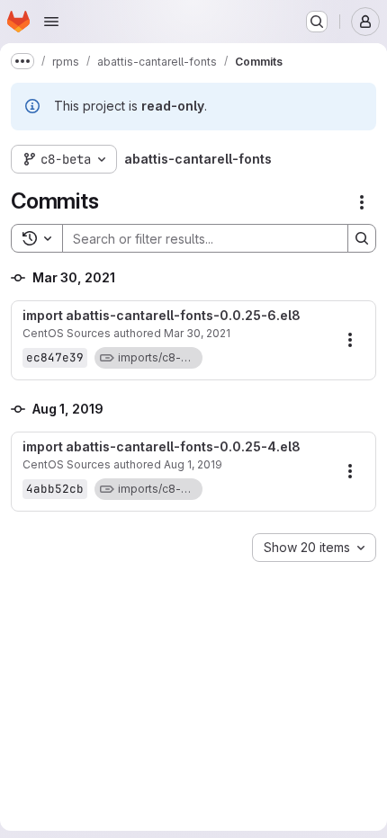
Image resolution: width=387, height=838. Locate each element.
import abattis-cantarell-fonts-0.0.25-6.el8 (161, 315)
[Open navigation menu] (51, 21)
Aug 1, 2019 (193, 464)
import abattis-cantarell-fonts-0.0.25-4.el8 (161, 447)
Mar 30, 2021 (197, 333)
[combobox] (314, 547)
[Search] (361, 238)
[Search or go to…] (317, 21)
